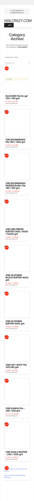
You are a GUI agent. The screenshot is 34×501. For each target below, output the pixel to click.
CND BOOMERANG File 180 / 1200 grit (15, 140)
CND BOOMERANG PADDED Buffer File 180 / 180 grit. (16, 185)
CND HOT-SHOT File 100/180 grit (16, 366)
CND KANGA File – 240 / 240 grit (15, 409)
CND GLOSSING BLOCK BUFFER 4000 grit (17, 277)
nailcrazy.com (18, 21)
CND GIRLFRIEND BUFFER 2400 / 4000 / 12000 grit (17, 231)
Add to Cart (17, 90)
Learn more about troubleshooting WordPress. (14, 476)
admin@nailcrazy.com (17, 12)
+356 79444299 (16, 10)
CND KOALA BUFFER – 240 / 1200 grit (16, 453)
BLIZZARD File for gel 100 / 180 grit (17, 97)
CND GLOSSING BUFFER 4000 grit (15, 322)
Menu (10, 25)
